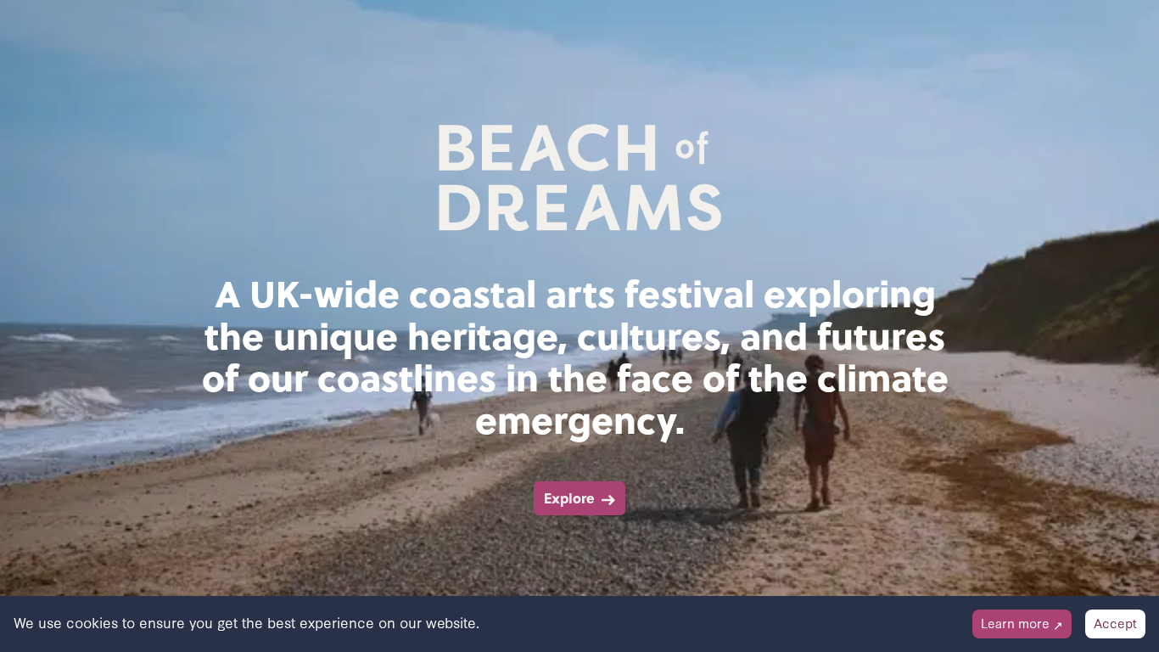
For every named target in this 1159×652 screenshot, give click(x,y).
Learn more (1022, 623)
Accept (1115, 623)
